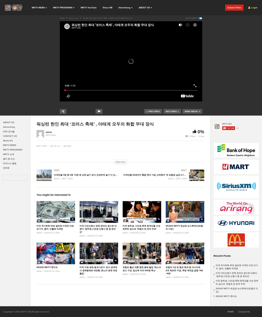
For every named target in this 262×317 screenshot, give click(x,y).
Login (254, 7)
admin (49, 132)
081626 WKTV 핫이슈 (47, 267)
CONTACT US (10, 136)
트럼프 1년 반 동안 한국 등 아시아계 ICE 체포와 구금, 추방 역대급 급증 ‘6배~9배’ (184, 270)
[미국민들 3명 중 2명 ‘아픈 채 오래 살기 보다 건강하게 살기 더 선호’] (77, 178)
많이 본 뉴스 (74, 18)
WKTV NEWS (38, 7)
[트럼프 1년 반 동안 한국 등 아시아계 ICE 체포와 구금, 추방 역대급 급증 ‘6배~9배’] (185, 253)
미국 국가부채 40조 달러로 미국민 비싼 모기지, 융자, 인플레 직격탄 (237, 267)
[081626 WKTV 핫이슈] (56, 253)
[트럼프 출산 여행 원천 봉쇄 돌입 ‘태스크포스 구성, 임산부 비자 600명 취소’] (142, 253)
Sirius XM (107, 7)
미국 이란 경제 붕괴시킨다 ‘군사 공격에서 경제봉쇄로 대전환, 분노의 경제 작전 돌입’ (98, 270)
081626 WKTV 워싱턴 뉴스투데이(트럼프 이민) (237, 290)
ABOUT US (144, 7)
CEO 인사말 (9, 131)
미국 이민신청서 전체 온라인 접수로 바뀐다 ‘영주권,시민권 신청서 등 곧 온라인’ (98, 229)
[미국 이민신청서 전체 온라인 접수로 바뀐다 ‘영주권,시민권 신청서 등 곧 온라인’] (99, 212)
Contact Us (244, 311)
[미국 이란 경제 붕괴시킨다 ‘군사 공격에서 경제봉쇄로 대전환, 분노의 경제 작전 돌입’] (99, 253)
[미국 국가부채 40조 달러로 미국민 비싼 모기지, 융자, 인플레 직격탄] (56, 212)
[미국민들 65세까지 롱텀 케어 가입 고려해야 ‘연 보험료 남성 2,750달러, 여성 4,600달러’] (163, 178)
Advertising (124, 7)
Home (62, 18)
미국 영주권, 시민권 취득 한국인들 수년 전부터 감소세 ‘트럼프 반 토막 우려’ (237, 282)
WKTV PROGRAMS (62, 7)
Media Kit (8, 140)
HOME (230, 311)
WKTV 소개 (8, 154)
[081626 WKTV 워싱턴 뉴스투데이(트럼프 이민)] (185, 212)
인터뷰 (6, 168)
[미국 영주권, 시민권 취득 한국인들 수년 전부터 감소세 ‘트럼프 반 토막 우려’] (142, 212)
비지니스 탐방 (9, 163)
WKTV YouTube (89, 7)
